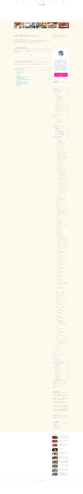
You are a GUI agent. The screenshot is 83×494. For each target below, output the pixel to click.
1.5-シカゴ (61, 366)
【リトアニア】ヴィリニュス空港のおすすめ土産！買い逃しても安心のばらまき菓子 (61, 406)
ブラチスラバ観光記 (60, 251)
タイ (17, 75)
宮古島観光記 (60, 320)
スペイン (30, 1)
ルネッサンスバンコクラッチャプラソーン (63, 187)
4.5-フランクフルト (61, 371)
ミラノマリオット (60, 229)
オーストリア (58, 234)
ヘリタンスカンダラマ (61, 169)
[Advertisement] (41, 13)
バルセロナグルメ (59, 101)
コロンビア (58, 346)
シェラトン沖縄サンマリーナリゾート (63, 323)
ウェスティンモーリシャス (61, 336)
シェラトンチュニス (60, 332)
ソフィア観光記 (60, 267)
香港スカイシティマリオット (62, 207)
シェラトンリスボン (60, 272)
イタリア (58, 226)
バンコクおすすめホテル (62, 173)
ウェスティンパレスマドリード (62, 245)
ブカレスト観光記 (60, 287)
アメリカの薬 (61, 378)
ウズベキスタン (59, 145)
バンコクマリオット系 (50, 1)
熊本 (57, 315)
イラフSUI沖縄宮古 (60, 321)
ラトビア (58, 277)
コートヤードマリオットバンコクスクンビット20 (63, 178)
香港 (57, 206)
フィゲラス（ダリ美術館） (61, 108)
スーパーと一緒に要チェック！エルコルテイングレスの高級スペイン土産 (61, 395)
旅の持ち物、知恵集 (61, 91)
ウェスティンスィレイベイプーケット (63, 190)
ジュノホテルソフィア (61, 268)
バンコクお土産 (59, 119)
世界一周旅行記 (43, 1)
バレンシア (61, 107)
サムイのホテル (60, 193)
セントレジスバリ (60, 144)
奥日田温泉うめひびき (61, 310)
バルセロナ (61, 95)
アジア (61, 138)
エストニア (58, 230)
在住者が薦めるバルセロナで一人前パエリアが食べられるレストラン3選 (61, 402)
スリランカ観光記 (60, 165)
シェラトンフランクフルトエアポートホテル (63, 261)
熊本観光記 (59, 316)
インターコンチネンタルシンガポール (63, 157)
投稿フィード (56, 425)
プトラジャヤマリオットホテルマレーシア (63, 215)
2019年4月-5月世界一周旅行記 (61, 362)
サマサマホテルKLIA (61, 211)
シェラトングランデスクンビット (63, 181)
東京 (57, 291)
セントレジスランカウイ (61, 213)
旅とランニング (19, 84)
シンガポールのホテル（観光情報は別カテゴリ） (62, 153)
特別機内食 (61, 128)
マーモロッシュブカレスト (61, 288)
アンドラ (58, 222)
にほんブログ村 (55, 46)
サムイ (61, 124)
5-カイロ (61, 372)
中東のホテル (61, 349)
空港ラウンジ (61, 129)
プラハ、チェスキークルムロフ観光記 (63, 256)
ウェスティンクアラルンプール (62, 210)
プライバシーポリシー (24, 1)
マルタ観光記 (60, 275)
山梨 (57, 299)
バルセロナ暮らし (59, 98)
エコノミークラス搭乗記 (61, 134)
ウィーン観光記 (60, 235)
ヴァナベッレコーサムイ (62, 194)
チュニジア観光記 (60, 331)
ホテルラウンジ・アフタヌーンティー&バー (24, 79)
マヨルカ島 (61, 109)
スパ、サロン (19, 80)
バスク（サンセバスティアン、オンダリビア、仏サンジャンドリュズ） (61, 105)
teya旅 (41, 4)
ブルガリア (58, 266)
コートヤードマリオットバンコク (63, 176)
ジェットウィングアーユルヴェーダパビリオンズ (63, 168)
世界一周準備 (61, 364)
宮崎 (57, 311)
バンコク (61, 118)
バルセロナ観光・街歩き (60, 97)
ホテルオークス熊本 (60, 317)
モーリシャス (58, 333)
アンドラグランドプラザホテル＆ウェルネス (63, 225)
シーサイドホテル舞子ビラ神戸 (62, 307)
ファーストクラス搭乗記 (61, 130)
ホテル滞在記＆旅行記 (63, 1)
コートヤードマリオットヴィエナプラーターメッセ (63, 237)
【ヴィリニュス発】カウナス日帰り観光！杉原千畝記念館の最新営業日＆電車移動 (61, 410)
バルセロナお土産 (37, 1)
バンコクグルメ (59, 120)
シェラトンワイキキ (60, 343)
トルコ (58, 350)
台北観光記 (59, 197)
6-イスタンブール (61, 373)
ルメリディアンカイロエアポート (62, 328)
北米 (61, 337)
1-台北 (61, 365)
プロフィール (19, 85)
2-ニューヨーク (61, 367)
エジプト (58, 327)
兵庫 (57, 306)
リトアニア (58, 281)
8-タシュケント (61, 375)
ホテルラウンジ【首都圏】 (60, 292)
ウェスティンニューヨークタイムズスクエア (63, 341)
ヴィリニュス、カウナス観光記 (62, 282)
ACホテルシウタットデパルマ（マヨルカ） (63, 244)
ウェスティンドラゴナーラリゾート (63, 276)
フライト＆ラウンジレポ (56, 1)
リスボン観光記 (60, 271)
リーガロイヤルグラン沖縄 (61, 324)
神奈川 (58, 293)
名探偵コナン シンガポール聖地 (22, 83)
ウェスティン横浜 (60, 294)
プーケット (61, 123)
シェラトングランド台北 (61, 199)
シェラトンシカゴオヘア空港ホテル (63, 342)
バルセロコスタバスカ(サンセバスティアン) (63, 248)
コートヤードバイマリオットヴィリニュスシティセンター (63, 284)
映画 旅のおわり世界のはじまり (61, 380)
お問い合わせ (17, 1)
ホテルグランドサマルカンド (62, 148)
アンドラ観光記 (60, 223)
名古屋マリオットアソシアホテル (62, 298)
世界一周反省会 (61, 379)
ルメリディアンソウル (61, 151)
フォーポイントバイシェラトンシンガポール (63, 160)
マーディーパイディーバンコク (63, 185)
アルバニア (58, 218)
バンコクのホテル (60, 172)
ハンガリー (58, 262)
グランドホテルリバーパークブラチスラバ (63, 253)
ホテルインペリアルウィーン (62, 238)
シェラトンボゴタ (60, 347)
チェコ (58, 254)
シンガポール (19, 74)
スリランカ (58, 164)
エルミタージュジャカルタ (61, 143)
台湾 (57, 196)
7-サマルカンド (61, 374)
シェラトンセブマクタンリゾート (62, 202)
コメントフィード (57, 426)
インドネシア (58, 139)
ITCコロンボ (59, 166)
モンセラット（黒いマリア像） (61, 110)
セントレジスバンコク (62, 182)
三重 (57, 302)
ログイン (55, 424)
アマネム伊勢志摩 (60, 303)
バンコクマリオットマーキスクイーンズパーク (63, 184)
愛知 (57, 297)
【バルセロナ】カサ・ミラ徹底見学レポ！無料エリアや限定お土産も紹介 (61, 399)
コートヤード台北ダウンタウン (62, 198)
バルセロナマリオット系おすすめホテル (63, 242)
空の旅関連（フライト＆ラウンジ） (61, 126)
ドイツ (58, 259)
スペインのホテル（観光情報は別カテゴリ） (62, 240)
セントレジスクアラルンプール (62, 212)
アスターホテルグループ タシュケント (63, 147)
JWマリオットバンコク (62, 179)
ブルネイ (58, 203)
